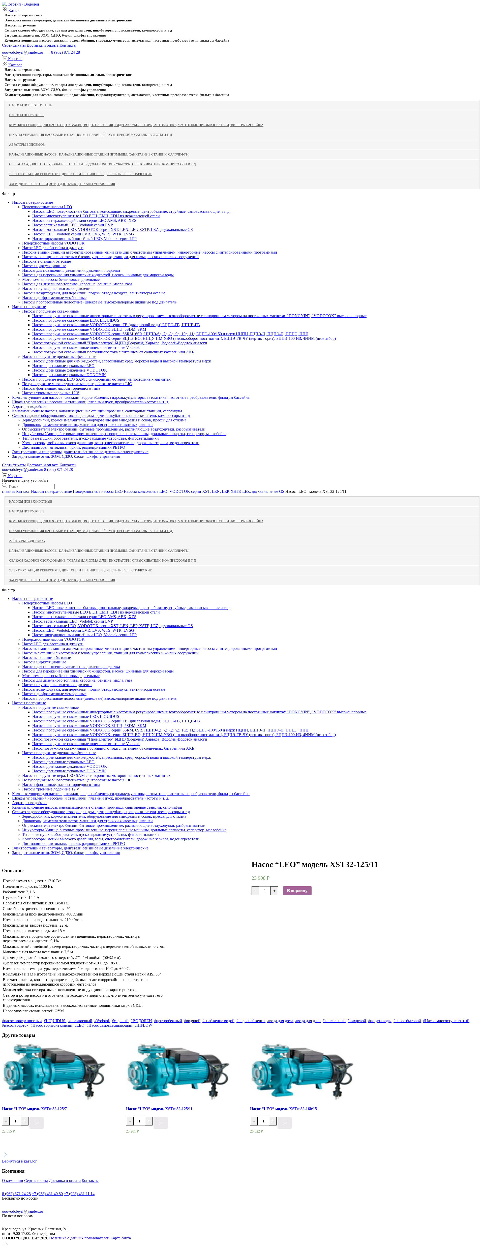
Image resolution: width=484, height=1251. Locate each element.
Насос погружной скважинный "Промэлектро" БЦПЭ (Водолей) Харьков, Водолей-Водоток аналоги (119, 343)
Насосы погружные (20, 25)
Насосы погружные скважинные (50, 311)
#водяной (192, 1021)
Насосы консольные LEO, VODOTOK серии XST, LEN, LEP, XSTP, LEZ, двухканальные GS (112, 229)
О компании (12, 1180)
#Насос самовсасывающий (109, 1025)
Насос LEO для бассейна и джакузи (52, 248)
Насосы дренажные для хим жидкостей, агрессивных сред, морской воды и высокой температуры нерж (121, 361)
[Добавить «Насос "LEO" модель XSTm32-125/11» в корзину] (161, 1123)
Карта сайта (120, 1238)
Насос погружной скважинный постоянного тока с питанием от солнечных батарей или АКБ (113, 352)
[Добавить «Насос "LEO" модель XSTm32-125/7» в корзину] (36, 1123)
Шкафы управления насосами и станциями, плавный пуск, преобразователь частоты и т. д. (91, 135)
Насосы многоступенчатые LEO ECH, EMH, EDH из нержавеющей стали (96, 216)
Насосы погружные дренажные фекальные (59, 356)
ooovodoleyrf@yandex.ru (22, 52)
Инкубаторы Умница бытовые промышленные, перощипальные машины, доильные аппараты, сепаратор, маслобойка (124, 434)
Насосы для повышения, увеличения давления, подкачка (71, 270)
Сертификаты (14, 45)
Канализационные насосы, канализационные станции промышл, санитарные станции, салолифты (99, 154)
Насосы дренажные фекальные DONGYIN (69, 375)
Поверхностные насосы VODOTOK (53, 243)
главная (8, 491)
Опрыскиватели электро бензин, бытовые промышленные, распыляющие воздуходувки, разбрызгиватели (113, 429)
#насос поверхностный (22, 1021)
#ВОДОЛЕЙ (141, 1021)
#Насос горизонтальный (51, 1025)
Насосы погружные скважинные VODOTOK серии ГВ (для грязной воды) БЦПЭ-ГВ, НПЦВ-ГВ (116, 325)
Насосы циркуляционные (44, 266)
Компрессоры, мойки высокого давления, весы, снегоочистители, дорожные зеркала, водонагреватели (110, 443)
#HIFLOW (143, 1025)
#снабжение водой (218, 1021)
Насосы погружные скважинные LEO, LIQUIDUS (75, 320)
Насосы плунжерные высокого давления (57, 288)
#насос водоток (15, 1025)
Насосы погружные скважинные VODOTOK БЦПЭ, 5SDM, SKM (89, 329)
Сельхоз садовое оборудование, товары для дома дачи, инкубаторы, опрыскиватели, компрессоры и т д (88, 30)
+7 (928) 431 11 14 (79, 1194)
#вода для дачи (308, 1021)
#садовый (120, 1021)
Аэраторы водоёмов (27, 144)
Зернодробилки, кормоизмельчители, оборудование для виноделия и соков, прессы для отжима (104, 420)
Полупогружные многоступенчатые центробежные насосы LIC (77, 384)
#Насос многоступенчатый (446, 1021)
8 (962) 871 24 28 (58, 469)
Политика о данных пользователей (79, 1238)
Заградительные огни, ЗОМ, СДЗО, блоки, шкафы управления (55, 35)
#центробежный (168, 1021)
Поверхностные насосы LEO (47, 207)
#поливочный (80, 1021)
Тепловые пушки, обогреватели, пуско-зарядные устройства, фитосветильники (90, 438)
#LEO (79, 1025)
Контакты (67, 45)
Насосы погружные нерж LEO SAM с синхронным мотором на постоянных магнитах (96, 379)
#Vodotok (102, 1021)
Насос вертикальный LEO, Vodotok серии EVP (72, 225)
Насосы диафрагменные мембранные (54, 297)
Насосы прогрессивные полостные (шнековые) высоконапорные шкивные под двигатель (99, 302)
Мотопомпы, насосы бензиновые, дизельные (61, 279)
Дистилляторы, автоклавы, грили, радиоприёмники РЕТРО (73, 447)
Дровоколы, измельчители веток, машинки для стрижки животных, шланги (87, 424)
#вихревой (357, 1021)
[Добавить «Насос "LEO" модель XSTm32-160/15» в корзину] (285, 1123)
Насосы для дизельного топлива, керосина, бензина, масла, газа (77, 284)
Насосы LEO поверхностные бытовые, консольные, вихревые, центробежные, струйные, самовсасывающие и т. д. (131, 211)
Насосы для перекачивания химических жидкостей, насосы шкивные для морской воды (98, 275)
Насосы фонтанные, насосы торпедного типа (61, 388)
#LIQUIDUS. (55, 1021)
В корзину (297, 891)
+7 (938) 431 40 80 (47, 1194)
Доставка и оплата (42, 45)
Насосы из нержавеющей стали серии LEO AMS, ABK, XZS (84, 220)
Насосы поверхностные (23, 15)
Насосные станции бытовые (46, 261)
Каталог (15, 10)
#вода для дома (280, 1021)
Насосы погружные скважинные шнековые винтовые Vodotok (86, 347)
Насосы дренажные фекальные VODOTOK (69, 370)
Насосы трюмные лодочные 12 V (50, 393)
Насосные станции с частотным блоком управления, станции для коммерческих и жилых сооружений (110, 257)
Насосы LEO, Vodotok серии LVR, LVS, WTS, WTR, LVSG (83, 234)
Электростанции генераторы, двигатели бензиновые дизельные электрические (68, 20)
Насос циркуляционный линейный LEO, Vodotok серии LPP (84, 238)
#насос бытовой (407, 1021)
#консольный (334, 1021)
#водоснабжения (250, 1021)
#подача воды (379, 1021)
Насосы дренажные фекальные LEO (63, 365)
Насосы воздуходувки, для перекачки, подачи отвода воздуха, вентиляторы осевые (93, 293)
